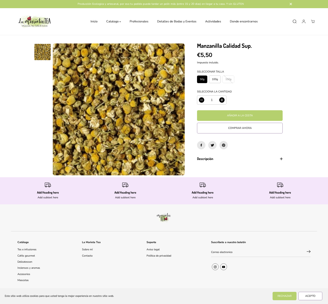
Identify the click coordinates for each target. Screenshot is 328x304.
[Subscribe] (309, 252)
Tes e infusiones (26, 249)
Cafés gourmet (26, 256)
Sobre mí (87, 249)
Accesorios (23, 274)
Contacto (87, 256)
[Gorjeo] (212, 145)
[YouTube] (223, 267)
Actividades (213, 21)
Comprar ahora (240, 128)
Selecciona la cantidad (214, 91)
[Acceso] (304, 21)
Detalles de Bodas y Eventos (176, 21)
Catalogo (112, 21)
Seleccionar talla (210, 71)
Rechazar (285, 296)
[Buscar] (294, 21)
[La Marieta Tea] (34, 21)
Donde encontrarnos (244, 21)
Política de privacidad (159, 256)
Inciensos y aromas (28, 268)
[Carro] (313, 21)
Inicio (94, 21)
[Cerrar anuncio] (291, 4)
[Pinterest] (223, 145)
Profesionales (139, 21)
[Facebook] (201, 145)
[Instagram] (215, 267)
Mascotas (23, 280)
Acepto (310, 296)
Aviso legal (153, 249)
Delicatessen (24, 262)
